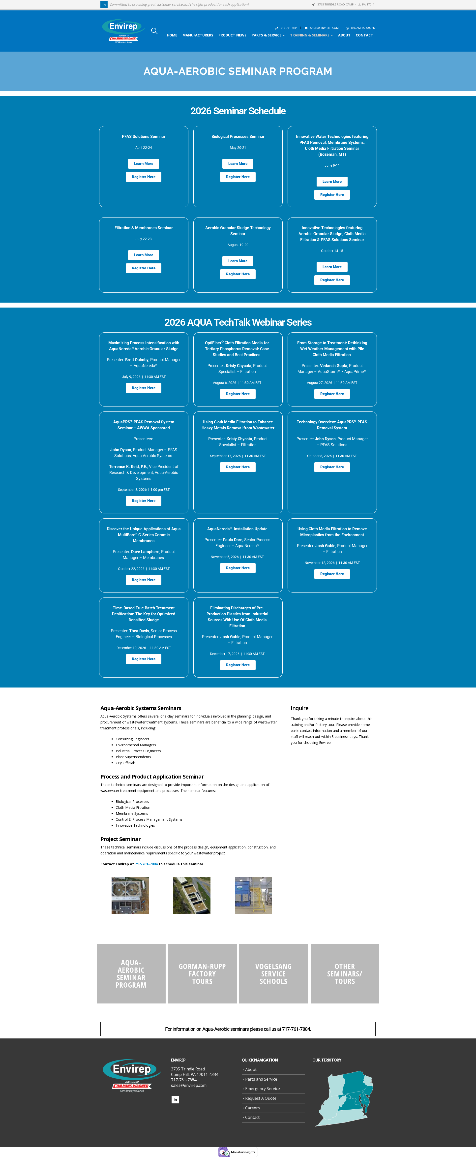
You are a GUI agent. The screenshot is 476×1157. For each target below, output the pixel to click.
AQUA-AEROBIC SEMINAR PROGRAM (131, 973)
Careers (252, 1108)
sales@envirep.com (324, 28)
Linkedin (175, 1099)
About (344, 35)
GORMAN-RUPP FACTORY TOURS (202, 973)
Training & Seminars (309, 35)
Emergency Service (262, 1088)
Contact (364, 35)
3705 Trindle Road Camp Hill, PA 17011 (346, 4)
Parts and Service (261, 1079)
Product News (232, 35)
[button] (154, 31)
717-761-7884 (289, 28)
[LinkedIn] (104, 4)
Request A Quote (260, 1098)
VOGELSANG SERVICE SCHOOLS (273, 973)
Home (172, 35)
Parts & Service (266, 35)
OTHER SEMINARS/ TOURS (345, 973)
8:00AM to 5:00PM (363, 28)
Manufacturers (197, 35)
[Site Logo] (123, 31)
